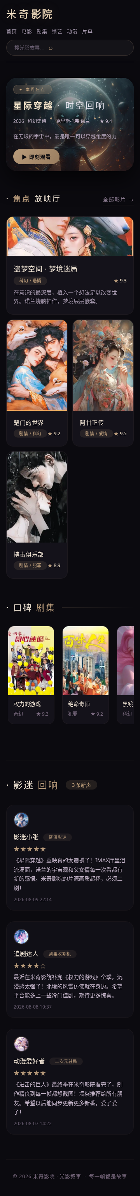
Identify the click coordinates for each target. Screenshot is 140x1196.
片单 (87, 31)
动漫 (72, 31)
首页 (11, 31)
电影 (26, 31)
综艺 (57, 31)
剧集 (42, 31)
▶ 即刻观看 (36, 157)
